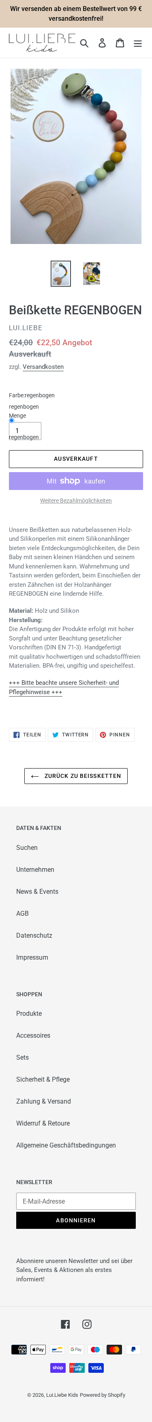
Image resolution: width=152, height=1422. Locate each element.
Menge (17, 415)
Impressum (32, 957)
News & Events (37, 891)
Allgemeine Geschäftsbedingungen (66, 1145)
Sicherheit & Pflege (43, 1079)
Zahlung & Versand (43, 1101)
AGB (22, 913)
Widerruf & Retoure (43, 1123)
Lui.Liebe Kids (62, 1395)
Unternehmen (35, 869)
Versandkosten (43, 366)
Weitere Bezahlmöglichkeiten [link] (76, 500)
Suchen (27, 847)
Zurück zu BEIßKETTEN (82, 776)
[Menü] (138, 43)
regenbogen (24, 437)
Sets (22, 1057)
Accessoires (33, 1035)
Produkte (29, 1013)
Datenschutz (34, 935)
